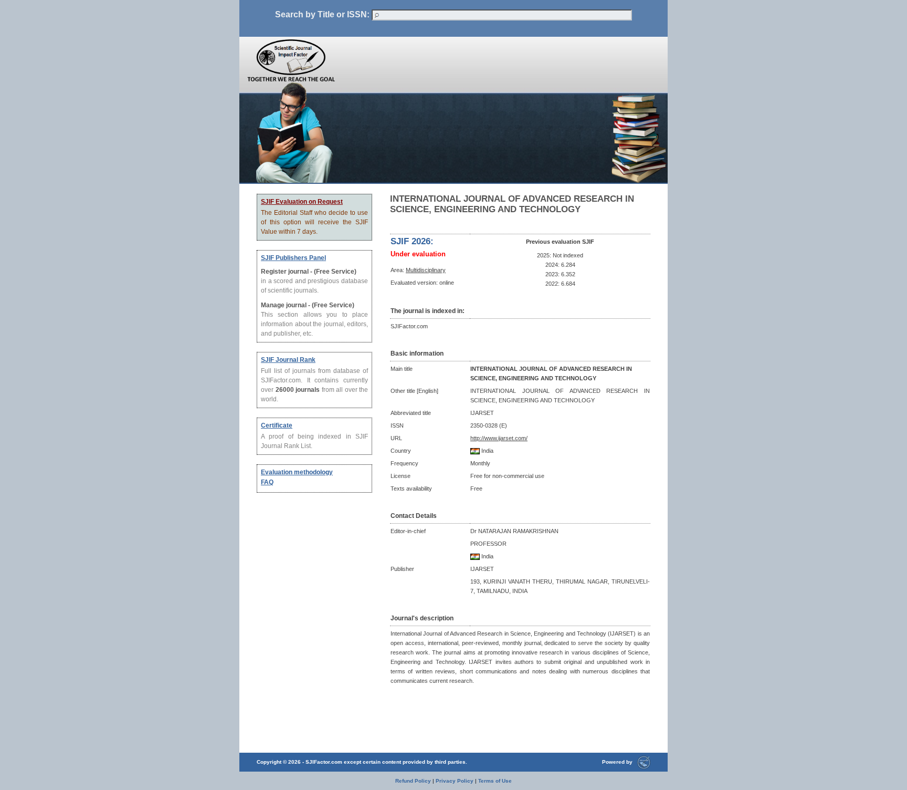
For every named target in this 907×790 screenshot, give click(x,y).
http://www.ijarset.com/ (499, 438)
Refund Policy (413, 781)
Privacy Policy (454, 781)
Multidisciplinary (426, 270)
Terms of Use (495, 781)
